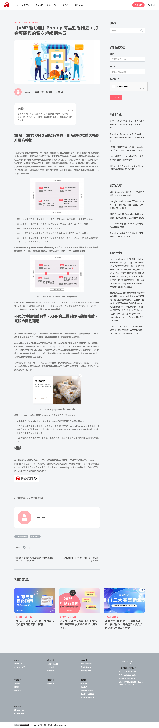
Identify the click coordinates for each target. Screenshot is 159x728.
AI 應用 (24, 22)
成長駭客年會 (85, 667)
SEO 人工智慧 (19, 667)
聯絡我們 (138, 5)
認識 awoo (84, 683)
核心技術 (50, 660)
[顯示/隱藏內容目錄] (69, 109)
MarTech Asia (86, 663)
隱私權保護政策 (86, 690)
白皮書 (17, 687)
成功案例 (17, 690)
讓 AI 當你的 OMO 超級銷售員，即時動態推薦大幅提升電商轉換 (44, 114)
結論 (21, 120)
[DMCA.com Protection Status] (21, 724)
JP (154, 5)
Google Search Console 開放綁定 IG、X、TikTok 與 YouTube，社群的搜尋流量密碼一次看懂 (127, 205)
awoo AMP (18, 663)
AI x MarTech (33, 22)
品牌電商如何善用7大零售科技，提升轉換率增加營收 (80, 559)
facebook (24, 547)
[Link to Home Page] (6, 4)
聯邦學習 (50, 670)
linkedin (29, 547)
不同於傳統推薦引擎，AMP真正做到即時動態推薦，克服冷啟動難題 (46, 117)
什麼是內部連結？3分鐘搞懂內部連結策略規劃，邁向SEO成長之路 (34, 559)
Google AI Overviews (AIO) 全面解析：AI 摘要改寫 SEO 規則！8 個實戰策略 (127, 137)
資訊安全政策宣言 (87, 697)
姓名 (113, 53)
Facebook (21, 710)
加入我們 (83, 687)
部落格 (17, 683)
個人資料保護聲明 (87, 694)
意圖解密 (50, 667)
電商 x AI (17, 22)
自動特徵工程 (52, 663)
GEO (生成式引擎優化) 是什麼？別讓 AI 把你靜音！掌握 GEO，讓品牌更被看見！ (127, 124)
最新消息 (50, 683)
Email (113, 66)
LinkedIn (20, 713)
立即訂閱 (116, 97)
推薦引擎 (36, 537)
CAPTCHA (114, 78)
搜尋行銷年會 (85, 670)
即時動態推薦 (22, 537)
